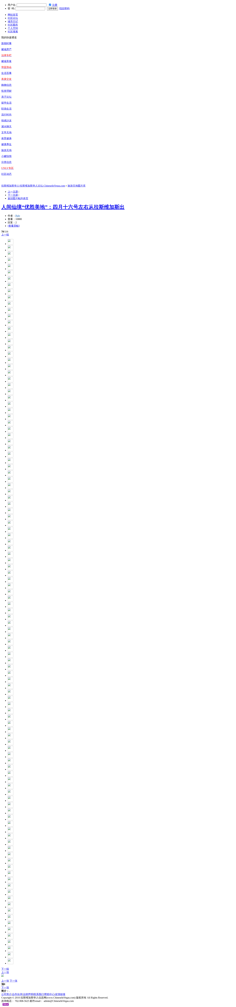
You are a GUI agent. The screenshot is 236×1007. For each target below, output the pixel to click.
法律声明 (28, 994)
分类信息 (6, 162)
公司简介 (6, 994)
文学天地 (6, 132)
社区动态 (6, 174)
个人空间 (13, 28)
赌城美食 (6, 61)
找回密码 (64, 8)
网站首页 (13, 14)
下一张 (13, 980)
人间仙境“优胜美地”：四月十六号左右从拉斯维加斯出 (63, 207)
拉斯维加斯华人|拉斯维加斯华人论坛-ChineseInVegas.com (33, 185)
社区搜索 (13, 31)
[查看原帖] (14, 225)
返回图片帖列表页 (18, 198)
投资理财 (6, 91)
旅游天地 (6, 150)
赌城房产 (6, 49)
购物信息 (6, 85)
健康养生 (6, 144)
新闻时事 (6, 43)
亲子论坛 (6, 96)
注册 (54, 5)
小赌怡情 (6, 156)
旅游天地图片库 (77, 185)
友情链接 (60, 994)
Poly (17, 215)
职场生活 (6, 108)
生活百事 (6, 73)
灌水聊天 (6, 126)
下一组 (5, 969)
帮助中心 (49, 994)
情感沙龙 (6, 120)
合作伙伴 (17, 994)
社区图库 (13, 24)
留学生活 (6, 102)
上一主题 (13, 191)
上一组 (5, 234)
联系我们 (39, 994)
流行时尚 (6, 114)
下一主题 (13, 195)
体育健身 (6, 138)
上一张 (5, 972)
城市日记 (13, 21)
